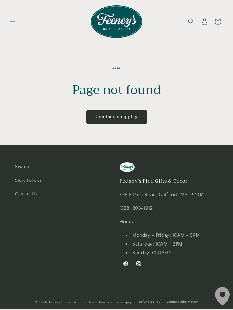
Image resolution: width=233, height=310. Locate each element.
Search (22, 166)
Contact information (182, 302)
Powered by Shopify (115, 302)
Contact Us (26, 194)
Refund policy (149, 302)
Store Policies (28, 180)
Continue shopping (117, 116)
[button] (12, 21)
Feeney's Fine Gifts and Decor (73, 302)
